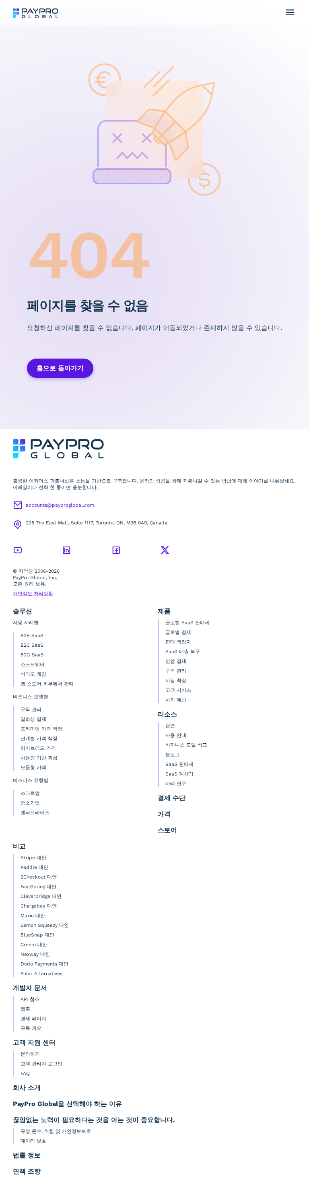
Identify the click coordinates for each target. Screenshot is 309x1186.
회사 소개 (27, 1087)
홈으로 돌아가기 (60, 368)
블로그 (172, 754)
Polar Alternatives (41, 973)
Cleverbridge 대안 (41, 896)
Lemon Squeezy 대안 (45, 925)
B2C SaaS (32, 645)
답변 (170, 725)
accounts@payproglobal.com (60, 505)
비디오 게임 (33, 674)
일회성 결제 (33, 719)
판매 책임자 (178, 642)
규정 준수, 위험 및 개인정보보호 (56, 1131)
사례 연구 (175, 783)
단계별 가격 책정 (39, 738)
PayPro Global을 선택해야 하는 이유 (67, 1104)
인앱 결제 (175, 661)
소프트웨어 (33, 664)
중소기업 (30, 803)
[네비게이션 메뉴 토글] (290, 12)
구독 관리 (31, 709)
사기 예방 (175, 700)
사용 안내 (175, 735)
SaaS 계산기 (179, 774)
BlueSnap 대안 (37, 935)
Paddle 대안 (34, 867)
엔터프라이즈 (35, 812)
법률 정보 (27, 1155)
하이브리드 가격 (38, 748)
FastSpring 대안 (38, 886)
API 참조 (30, 999)
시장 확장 (175, 680)
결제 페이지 (33, 1018)
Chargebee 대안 (39, 906)
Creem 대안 (34, 944)
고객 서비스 (178, 690)
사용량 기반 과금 (39, 758)
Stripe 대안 (33, 857)
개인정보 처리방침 (33, 593)
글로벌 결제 (178, 632)
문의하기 (30, 1054)
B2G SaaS (32, 655)
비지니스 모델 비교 (186, 745)
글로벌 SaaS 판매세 (187, 622)
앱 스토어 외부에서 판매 (47, 684)
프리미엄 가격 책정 (41, 729)
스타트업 (30, 793)
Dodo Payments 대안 (44, 964)
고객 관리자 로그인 (41, 1063)
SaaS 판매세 (179, 764)
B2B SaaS (32, 635)
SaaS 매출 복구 (182, 651)
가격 (164, 814)
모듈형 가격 (33, 767)
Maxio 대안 (33, 915)
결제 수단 (171, 798)
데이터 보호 (33, 1141)
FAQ (25, 1073)
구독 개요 (31, 1028)
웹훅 (25, 1009)
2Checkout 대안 (39, 877)
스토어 (167, 830)
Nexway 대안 (35, 954)
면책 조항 (27, 1171)
